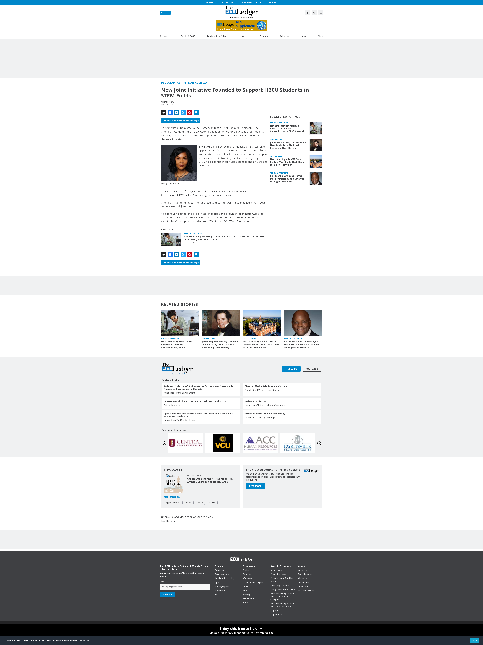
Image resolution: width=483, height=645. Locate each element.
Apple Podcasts (172, 502)
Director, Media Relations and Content (266, 386)
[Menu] (320, 12)
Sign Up (167, 594)
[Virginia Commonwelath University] (297, 443)
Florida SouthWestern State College (263, 390)
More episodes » (172, 497)
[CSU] (185, 443)
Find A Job (291, 369)
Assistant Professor (255, 401)
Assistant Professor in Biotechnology (265, 413)
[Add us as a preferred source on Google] (196, 112)
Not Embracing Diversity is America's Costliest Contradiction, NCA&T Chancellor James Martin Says (224, 238)
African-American (196, 82)
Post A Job (312, 369)
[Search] (314, 12)
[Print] (163, 112)
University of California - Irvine (179, 420)
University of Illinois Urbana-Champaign (265, 405)
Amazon (188, 502)
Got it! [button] (475, 640)
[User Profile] (307, 12)
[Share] (170, 112)
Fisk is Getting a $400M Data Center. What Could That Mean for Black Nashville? (287, 162)
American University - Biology (260, 417)
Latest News (276, 156)
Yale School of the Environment (179, 392)
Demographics (170, 82)
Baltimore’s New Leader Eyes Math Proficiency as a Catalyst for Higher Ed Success (287, 179)
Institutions (277, 139)
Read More (255, 486)
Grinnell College (172, 405)
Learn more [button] (83, 640)
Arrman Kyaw (167, 101)
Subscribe (165, 13)
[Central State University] (260, 443)
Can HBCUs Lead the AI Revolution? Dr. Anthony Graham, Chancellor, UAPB (210, 480)
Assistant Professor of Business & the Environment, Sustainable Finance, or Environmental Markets (198, 387)
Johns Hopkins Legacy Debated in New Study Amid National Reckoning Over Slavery (288, 145)
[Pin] (189, 112)
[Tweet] (183, 112)
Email (162, 582)
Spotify (200, 502)
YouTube (211, 502)
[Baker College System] (222, 443)
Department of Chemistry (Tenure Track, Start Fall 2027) (195, 401)
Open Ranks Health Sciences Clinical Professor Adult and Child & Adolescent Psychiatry (199, 415)
